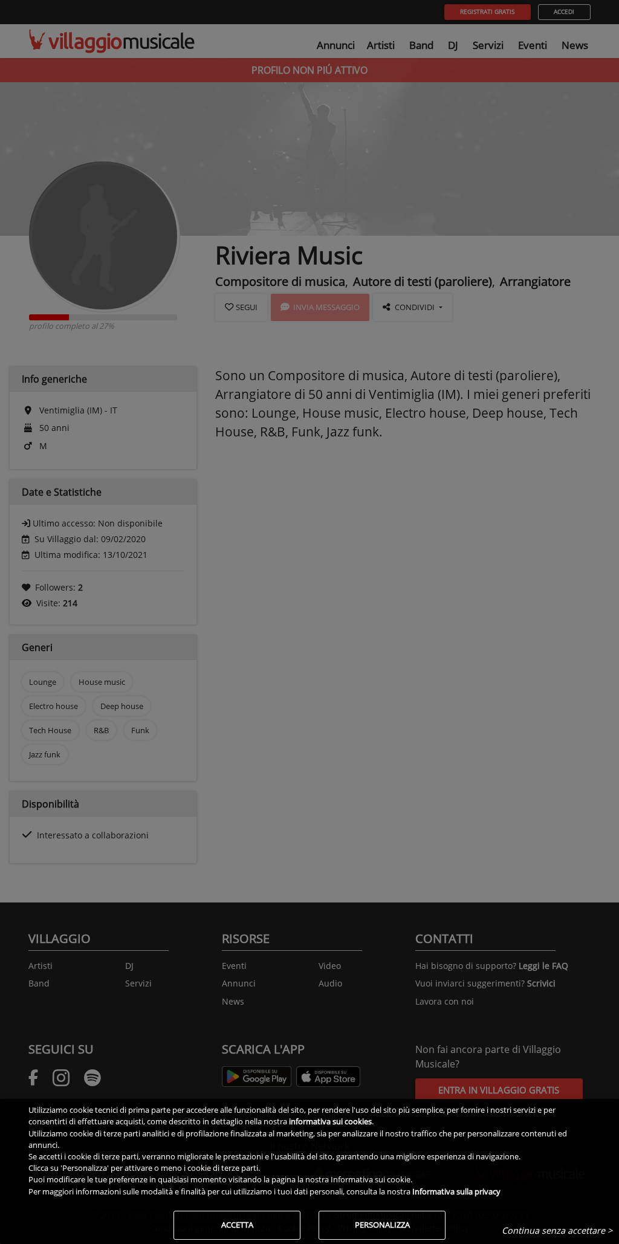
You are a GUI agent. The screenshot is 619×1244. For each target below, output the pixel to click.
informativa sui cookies (330, 1121)
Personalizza (382, 1224)
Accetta (237, 1224)
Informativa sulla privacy (456, 1191)
